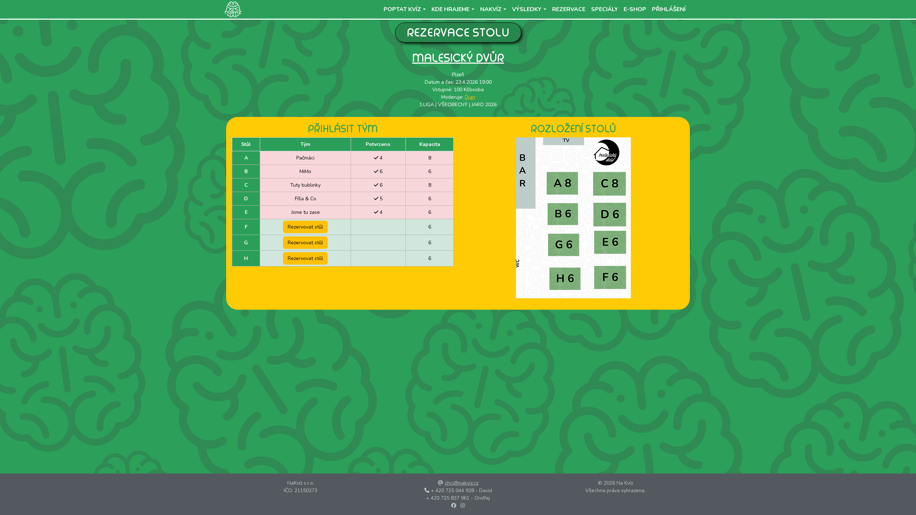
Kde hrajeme (450, 9)
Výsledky (526, 9)
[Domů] (232, 9)
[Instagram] (463, 505)
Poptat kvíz (402, 9)
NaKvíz (491, 9)
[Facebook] (453, 505)
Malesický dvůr (458, 57)
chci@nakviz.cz (461, 483)
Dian (470, 97)
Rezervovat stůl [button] (305, 227)
